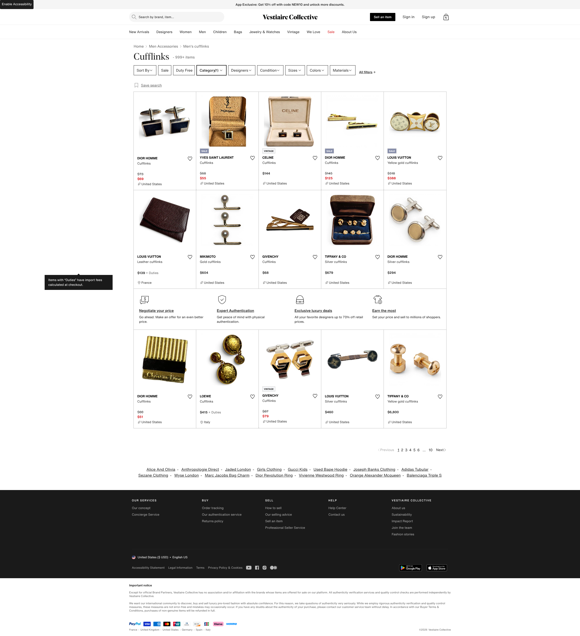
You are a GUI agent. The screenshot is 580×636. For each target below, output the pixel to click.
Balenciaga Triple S (424, 475)
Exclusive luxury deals (313, 310)
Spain (199, 629)
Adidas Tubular (414, 469)
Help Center (337, 508)
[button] (446, 17)
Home (139, 46)
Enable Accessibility (17, 4)
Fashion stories (403, 534)
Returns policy (212, 521)
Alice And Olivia (161, 469)
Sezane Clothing (153, 475)
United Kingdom (150, 629)
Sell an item (383, 17)
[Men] (209, 32)
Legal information (180, 568)
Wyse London (186, 475)
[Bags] (245, 32)
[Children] (230, 32)
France (133, 629)
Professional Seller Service (285, 527)
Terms (200, 568)
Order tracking (213, 508)
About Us (349, 31)
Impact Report (402, 521)
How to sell (273, 508)
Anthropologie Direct (200, 469)
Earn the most (384, 310)
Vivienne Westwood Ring (321, 475)
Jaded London (238, 469)
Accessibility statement (148, 568)
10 (431, 450)
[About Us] (360, 32)
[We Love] (324, 32)
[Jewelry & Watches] (283, 32)
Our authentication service (222, 514)
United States (171, 629)
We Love (313, 31)
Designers (164, 31)
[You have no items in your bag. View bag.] (446, 17)
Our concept (141, 508)
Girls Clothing (269, 469)
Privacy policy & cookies (225, 568)
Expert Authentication (235, 310)
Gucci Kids (297, 469)
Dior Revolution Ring (274, 475)
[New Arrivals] (153, 32)
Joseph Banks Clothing (374, 469)
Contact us (337, 514)
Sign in (409, 17)
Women (186, 31)
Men (202, 31)
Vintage (293, 31)
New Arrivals (139, 31)
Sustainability (402, 514)
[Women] (195, 32)
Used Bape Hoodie (330, 469)
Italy (208, 629)
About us (398, 508)
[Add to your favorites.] (190, 158)
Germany (187, 629)
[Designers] (176, 32)
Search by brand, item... (156, 17)
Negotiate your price (156, 310)
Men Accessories (163, 46)
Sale (331, 31)
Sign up (428, 17)
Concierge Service (145, 514)
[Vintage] (303, 32)
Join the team (402, 527)
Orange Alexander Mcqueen (375, 475)
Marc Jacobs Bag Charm (227, 475)
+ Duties (152, 272)
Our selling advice (278, 514)
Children (220, 31)
